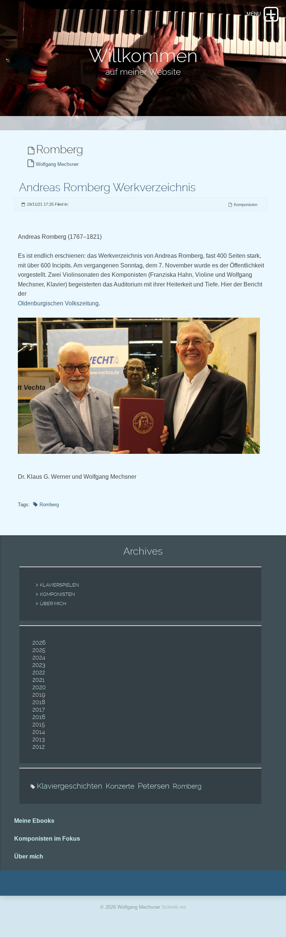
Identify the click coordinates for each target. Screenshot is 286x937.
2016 (38, 717)
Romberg (49, 504)
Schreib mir (174, 907)
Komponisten (245, 204)
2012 (38, 746)
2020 (39, 687)
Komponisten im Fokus (47, 838)
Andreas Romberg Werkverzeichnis (107, 187)
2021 (38, 679)
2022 (38, 672)
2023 (38, 664)
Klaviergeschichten (69, 786)
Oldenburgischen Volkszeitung (58, 303)
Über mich (53, 603)
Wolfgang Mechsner (57, 164)
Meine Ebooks (34, 821)
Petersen (153, 786)
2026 (39, 642)
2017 (38, 709)
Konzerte (120, 786)
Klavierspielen (59, 585)
